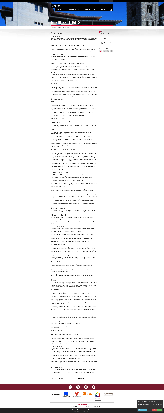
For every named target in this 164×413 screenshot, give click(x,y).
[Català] (92, 1)
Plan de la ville (55, 1)
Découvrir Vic (58, 9)
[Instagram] (93, 387)
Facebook (100, 51)
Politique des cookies (80, 409)
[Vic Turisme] (56, 6)
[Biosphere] (97, 396)
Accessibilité (94, 409)
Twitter (104, 51)
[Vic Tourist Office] (108, 394)
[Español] (93, 1)
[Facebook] (70, 387)
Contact (100, 409)
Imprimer (56, 378)
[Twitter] (78, 387)
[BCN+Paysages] (87, 393)
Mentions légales (71, 409)
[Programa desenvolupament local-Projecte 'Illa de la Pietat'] (66, 394)
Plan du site (88, 409)
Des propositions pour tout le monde (72, 9)
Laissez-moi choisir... (142, 409)
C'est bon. (159, 409)
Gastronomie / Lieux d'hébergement (90, 9)
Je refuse (154, 409)
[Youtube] (86, 387)
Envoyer (62, 378)
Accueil (59, 27)
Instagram (111, 51)
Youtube (107, 51)
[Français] (95, 1)
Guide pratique (104, 9)
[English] (96, 1)
